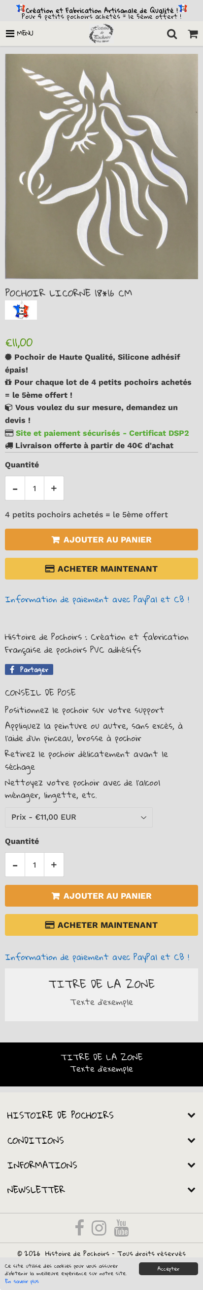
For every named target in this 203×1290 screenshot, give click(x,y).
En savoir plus (22, 1281)
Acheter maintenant (108, 569)
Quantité (22, 464)
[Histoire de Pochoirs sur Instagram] (100, 1232)
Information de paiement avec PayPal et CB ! (97, 599)
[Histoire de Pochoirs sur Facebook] (80, 1232)
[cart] (193, 33)
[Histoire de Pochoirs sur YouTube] (121, 1232)
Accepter (168, 1269)
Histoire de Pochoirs (77, 1253)
